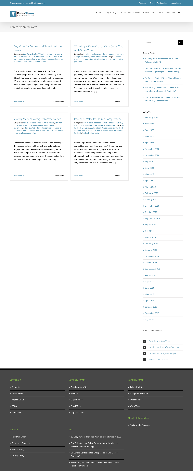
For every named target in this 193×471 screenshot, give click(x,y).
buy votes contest (44, 128)
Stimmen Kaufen (48, 123)
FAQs (14, 406)
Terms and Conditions (21, 443)
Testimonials (17, 393)
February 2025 (151, 117)
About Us (16, 387)
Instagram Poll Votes (139, 393)
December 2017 (152, 313)
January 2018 (151, 307)
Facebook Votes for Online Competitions (98, 119)
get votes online (108, 123)
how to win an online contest (35, 62)
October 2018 (151, 262)
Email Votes (76, 406)
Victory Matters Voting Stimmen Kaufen (37, 119)
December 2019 (152, 206)
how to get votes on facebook (43, 59)
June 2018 (149, 288)
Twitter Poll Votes (137, 387)
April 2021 (149, 143)
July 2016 (149, 319)
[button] (179, 12)
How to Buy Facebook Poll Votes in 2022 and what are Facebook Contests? (95, 464)
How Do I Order (19, 437)
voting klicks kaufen (81, 57)
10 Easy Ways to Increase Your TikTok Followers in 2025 (96, 437)
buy (26, 128)
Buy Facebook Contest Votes (101, 128)
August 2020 (150, 161)
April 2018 (149, 300)
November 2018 (152, 256)
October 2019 (151, 212)
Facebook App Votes (80, 387)
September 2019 (152, 218)
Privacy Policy (18, 456)
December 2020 (152, 149)
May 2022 (149, 124)
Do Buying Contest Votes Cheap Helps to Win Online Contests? (94, 454)
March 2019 (150, 237)
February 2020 (151, 193)
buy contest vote (50, 54)
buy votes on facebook (92, 123)
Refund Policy (18, 449)
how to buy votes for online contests (98, 59)
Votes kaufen (38, 125)
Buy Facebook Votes (105, 131)
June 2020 (149, 168)
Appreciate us (18, 400)
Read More (18, 101)
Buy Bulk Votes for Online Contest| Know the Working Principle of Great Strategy (94, 445)
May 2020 (149, 174)
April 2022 (149, 130)
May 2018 (149, 294)
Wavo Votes (135, 406)
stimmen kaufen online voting (113, 54)
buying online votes (27, 131)
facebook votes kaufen (90, 133)
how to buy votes (42, 131)
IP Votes (74, 393)
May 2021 (149, 136)
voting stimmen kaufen (98, 57)
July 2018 (149, 281)
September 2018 (152, 269)
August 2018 (150, 275)
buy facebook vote (89, 131)
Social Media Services (139, 425)
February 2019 (151, 243)
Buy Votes (32, 128)
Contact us (16, 412)
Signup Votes (77, 400)
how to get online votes (44, 57)
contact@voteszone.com (35, 3)
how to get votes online (27, 133)
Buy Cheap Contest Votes (33, 54)
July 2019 (149, 231)
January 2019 (151, 250)
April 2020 (149, 180)
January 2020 (151, 199)
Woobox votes (136, 400)
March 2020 (150, 187)
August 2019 (150, 225)
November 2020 (152, 155)
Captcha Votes (77, 412)
